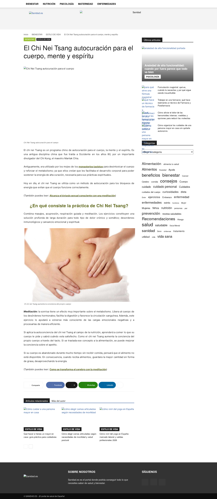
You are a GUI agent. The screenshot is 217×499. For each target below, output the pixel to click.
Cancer (185, 175)
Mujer (183, 202)
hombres (175, 203)
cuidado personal (165, 186)
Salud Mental (175, 225)
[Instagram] (177, 4)
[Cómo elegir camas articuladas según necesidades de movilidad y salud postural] (79, 419)
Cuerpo (184, 181)
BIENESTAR (32, 3)
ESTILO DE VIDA (53, 34)
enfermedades (152, 202)
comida (154, 181)
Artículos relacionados (37, 400)
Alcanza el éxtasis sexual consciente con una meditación (82, 195)
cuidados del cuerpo (151, 191)
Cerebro (145, 181)
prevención (151, 213)
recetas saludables (171, 213)
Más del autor (58, 400)
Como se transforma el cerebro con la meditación (78, 369)
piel (186, 208)
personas (178, 208)
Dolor (144, 197)
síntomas (167, 231)
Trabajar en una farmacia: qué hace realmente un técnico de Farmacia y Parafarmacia (174, 102)
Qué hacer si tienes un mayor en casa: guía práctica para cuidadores (40, 435)
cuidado (146, 186)
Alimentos (149, 169)
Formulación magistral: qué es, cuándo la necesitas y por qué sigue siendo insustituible (174, 90)
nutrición (166, 207)
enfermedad (181, 197)
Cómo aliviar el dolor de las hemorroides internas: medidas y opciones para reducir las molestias (174, 115)
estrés (167, 202)
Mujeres (146, 208)
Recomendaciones (158, 218)
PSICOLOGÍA (67, 3)
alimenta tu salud (171, 164)
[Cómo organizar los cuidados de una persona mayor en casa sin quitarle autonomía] (148, 138)
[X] (182, 4)
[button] (189, 4)
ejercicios (154, 197)
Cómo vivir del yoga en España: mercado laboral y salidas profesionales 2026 (114, 437)
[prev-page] (26, 446)
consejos (168, 180)
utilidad (146, 236)
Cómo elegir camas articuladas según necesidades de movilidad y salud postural (79, 437)
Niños (156, 208)
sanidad (148, 230)
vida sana (164, 236)
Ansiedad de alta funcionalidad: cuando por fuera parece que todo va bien (166, 68)
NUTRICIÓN (49, 3)
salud (147, 224)
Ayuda (172, 169)
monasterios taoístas (91, 166)
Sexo (159, 231)
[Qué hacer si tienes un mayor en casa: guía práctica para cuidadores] (41, 419)
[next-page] (31, 446)
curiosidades (171, 191)
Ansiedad (162, 170)
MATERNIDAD (85, 3)
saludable (161, 225)
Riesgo (180, 219)
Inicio (26, 34)
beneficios (151, 174)
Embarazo (167, 197)
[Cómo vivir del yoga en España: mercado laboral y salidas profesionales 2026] (117, 419)
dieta (183, 191)
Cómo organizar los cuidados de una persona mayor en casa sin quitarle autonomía (174, 128)
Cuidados (184, 186)
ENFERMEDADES (106, 3)
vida (153, 237)
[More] (120, 385)
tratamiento (179, 231)
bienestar (171, 174)
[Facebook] (171, 4)
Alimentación (151, 163)
